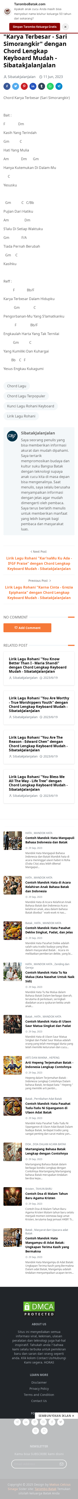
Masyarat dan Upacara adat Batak (46, 1231)
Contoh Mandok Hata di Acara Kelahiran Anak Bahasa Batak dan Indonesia (48, 886)
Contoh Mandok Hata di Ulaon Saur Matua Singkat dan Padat (48, 1023)
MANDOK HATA (43, 833)
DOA (28, 1144)
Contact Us (39, 1401)
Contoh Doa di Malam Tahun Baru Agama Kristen (46, 1196)
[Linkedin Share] (32, 86)
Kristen (29, 1189)
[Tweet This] (15, 86)
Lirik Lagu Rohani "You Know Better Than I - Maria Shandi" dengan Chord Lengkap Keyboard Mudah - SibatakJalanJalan (38, 665)
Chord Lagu (16, 386)
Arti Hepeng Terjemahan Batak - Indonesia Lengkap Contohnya (49, 1064)
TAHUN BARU (44, 1189)
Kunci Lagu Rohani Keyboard (30, 406)
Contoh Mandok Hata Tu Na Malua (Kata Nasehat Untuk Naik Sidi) (50, 976)
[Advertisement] (39, 1458)
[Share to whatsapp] (50, 86)
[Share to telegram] (58, 86)
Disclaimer (39, 1382)
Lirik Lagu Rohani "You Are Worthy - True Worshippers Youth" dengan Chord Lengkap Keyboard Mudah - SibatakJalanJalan (39, 704)
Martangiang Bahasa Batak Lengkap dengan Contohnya (46, 1151)
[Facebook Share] (6, 86)
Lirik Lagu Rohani (21, 416)
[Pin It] (24, 86)
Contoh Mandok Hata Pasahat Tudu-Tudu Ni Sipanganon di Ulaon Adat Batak (47, 1107)
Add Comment (30, 628)
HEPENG (54, 1058)
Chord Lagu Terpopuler (26, 396)
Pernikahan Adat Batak (48, 1099)
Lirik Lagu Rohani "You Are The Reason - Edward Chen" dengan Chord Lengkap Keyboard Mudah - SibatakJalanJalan (38, 743)
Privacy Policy (39, 1388)
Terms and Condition (39, 1395)
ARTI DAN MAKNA (36, 1058)
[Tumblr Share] (41, 86)
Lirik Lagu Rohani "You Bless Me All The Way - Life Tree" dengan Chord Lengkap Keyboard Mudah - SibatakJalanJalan (38, 783)
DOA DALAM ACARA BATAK (49, 1144)
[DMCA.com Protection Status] (39, 1309)
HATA (28, 833)
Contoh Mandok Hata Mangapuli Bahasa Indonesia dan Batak (49, 840)
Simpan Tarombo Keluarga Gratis (35, 26)
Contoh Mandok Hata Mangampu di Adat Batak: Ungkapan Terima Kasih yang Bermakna (47, 1244)
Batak (29, 923)
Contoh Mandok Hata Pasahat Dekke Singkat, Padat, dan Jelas (49, 930)
